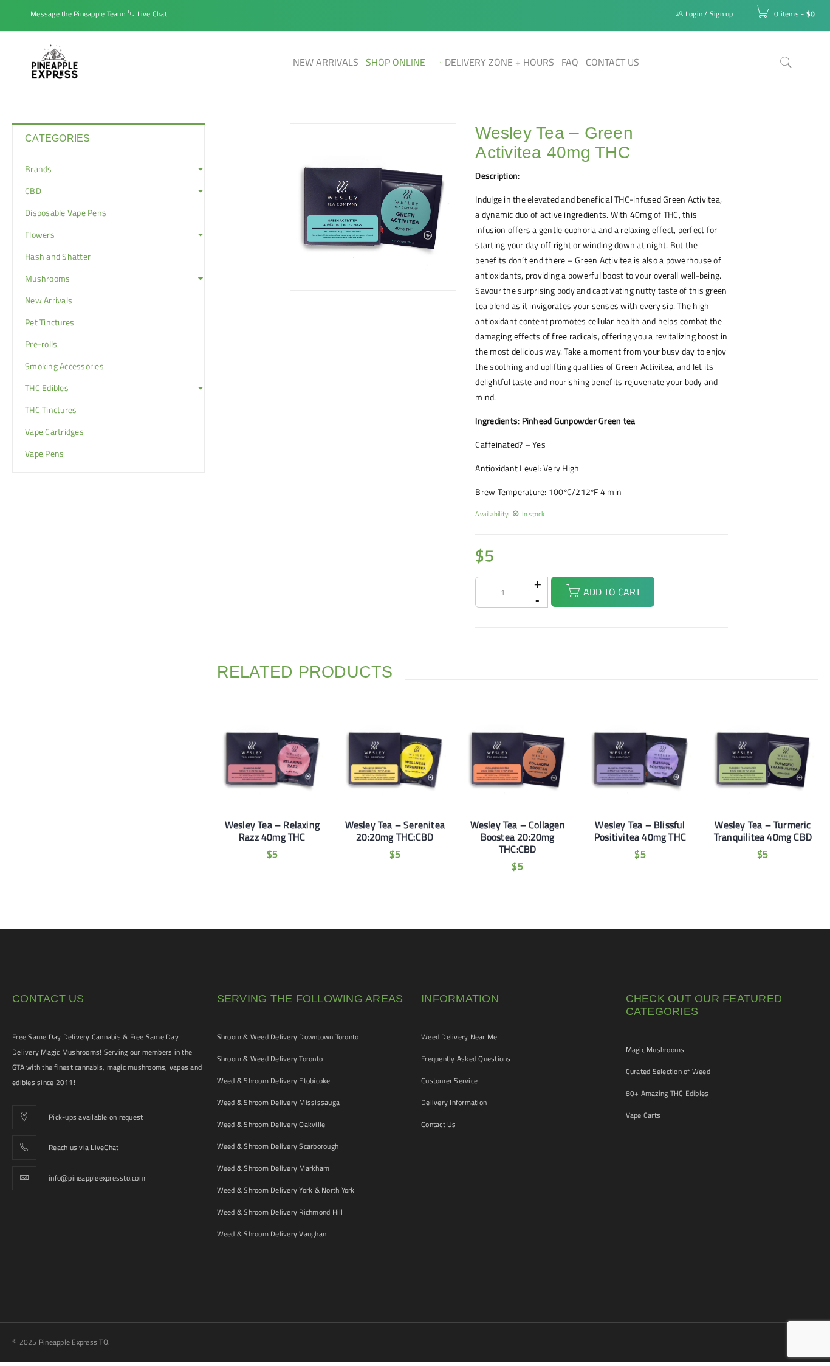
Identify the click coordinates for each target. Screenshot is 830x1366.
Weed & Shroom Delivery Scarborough (278, 1146)
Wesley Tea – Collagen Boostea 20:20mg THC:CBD (517, 836)
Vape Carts (643, 1115)
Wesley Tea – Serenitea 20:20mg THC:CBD (395, 830)
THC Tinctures (51, 410)
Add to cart (611, 591)
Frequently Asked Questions (466, 1058)
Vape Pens (44, 454)
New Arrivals (48, 300)
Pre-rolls (41, 344)
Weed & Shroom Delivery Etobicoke (274, 1080)
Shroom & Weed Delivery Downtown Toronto (288, 1036)
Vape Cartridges (54, 432)
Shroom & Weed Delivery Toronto (270, 1058)
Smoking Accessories (64, 366)
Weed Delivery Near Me (459, 1036)
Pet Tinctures (49, 322)
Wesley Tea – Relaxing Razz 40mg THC (272, 830)
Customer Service (449, 1080)
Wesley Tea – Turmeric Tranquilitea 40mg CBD (763, 830)
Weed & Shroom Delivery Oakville (271, 1124)
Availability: (492, 513)
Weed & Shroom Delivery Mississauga (278, 1102)
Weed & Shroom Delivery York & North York (286, 1190)
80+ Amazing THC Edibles (667, 1093)
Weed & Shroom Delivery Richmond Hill (280, 1212)
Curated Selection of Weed (668, 1071)
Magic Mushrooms (655, 1049)
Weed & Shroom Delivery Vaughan (272, 1233)
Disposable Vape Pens (65, 213)
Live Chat (152, 13)
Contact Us (438, 1124)
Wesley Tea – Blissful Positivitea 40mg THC (640, 830)
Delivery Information (454, 1102)
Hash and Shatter (58, 257)
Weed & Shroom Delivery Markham (273, 1168)
